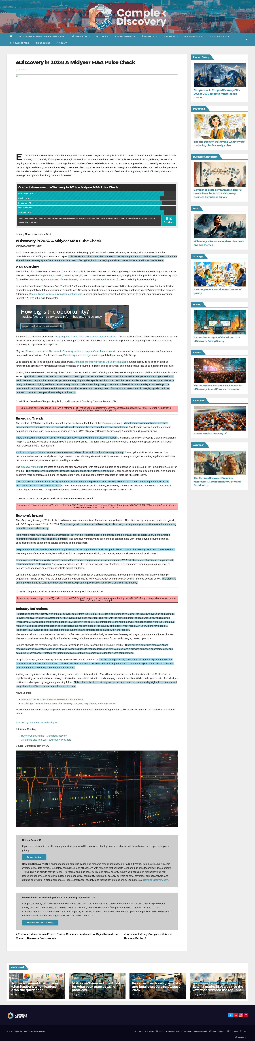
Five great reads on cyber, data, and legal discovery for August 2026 (156, 986)
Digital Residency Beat (200, 983)
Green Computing (218, 1031)
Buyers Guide (194, 36)
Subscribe (43, 43)
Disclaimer (187, 1031)
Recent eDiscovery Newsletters (161, 980)
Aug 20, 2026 (200, 995)
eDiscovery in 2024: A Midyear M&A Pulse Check (75, 62)
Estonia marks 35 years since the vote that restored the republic (218, 988)
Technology (233, 983)
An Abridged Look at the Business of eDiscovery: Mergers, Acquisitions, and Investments (68, 703)
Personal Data (173, 1031)
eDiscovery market (31, 467)
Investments (125, 36)
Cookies (150, 1031)
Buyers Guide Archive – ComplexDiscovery (44, 735)
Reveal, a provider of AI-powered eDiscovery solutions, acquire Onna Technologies (70, 351)
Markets (149, 36)
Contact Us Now (34, 857)
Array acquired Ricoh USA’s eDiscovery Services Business (86, 336)
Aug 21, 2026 (79, 995)
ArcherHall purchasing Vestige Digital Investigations (100, 362)
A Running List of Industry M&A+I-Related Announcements (52, 699)
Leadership (23, 980)
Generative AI (201, 1031)
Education (233, 1031)
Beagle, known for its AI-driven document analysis (55, 294)
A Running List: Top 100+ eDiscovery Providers (46, 739)
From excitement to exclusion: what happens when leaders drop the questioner (35, 986)
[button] (247, 40)
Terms (160, 1031)
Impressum (241, 1037)
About (62, 43)
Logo (244, 1031)
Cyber (102, 36)
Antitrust (81, 36)
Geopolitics (219, 36)
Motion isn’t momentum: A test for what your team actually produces (96, 986)
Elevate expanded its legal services (81, 355)
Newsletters (20, 43)
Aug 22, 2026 (19, 995)
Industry (14, 980)
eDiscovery (137, 980)
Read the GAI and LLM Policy (40, 922)
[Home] (11, 36)
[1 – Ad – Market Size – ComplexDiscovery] (72, 318)
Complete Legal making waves (54, 275)
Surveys (170, 36)
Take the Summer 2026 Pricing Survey (43, 36)
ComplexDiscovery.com (155, 880)
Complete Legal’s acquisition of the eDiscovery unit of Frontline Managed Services (72, 279)
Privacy (139, 1031)
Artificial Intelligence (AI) (29, 452)
